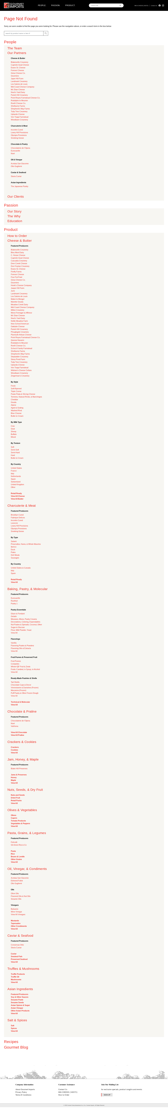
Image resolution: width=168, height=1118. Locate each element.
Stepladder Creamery (19, 357)
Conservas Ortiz (17, 945)
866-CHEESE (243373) (67, 1092)
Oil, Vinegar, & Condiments (27, 869)
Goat (13, 429)
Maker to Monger (17, 299)
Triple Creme (16, 391)
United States (16, 468)
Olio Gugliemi (16, 166)
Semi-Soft (15, 450)
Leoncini (14, 523)
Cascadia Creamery (19, 261)
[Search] (120, 5)
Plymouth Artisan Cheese (21, 335)
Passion (11, 205)
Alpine (13, 405)
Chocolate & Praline (22, 711)
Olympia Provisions (19, 135)
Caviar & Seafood (20, 935)
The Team (14, 48)
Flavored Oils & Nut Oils (20, 896)
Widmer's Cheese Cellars (21, 370)
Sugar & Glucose (18, 627)
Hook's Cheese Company (21, 285)
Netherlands (16, 476)
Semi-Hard (15, 453)
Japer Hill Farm (17, 79)
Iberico (13, 547)
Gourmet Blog (16, 1047)
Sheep (13, 431)
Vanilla (13, 643)
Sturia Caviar (16, 176)
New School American (20, 324)
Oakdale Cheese (18, 326)
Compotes (15, 664)
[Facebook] (160, 5)
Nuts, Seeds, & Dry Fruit (25, 789)
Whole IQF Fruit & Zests (20, 667)
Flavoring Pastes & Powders (22, 646)
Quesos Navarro (17, 340)
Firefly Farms (16, 272)
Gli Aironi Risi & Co (19, 845)
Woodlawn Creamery (19, 120)
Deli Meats (15, 555)
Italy (12, 474)
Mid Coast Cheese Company (22, 87)
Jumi (13, 291)
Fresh (13, 386)
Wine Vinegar (16, 912)
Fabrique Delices (18, 518)
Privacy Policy (21, 1092)
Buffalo (14, 434)
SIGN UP (107, 1095)
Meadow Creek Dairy (19, 305)
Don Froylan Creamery (20, 266)
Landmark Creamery (19, 81)
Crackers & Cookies (21, 742)
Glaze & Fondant (18, 614)
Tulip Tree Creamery (19, 111)
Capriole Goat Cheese (20, 65)
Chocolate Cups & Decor (21, 685)
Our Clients (15, 196)
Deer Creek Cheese (19, 263)
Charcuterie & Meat (21, 505)
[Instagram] (163, 5)
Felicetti (14, 842)
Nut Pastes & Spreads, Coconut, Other (26, 625)
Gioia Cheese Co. (18, 73)
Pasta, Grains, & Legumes (26, 833)
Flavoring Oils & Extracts (21, 648)
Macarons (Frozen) (18, 690)
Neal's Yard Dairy (18, 92)
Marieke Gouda (17, 302)
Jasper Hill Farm (17, 288)
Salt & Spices (17, 1020)
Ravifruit (14, 601)
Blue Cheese (16, 413)
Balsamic (14, 909)
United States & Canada (21, 568)
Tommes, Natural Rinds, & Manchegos (26, 397)
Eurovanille (15, 151)
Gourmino (15, 76)
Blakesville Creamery (19, 62)
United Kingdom (17, 484)
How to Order (17, 236)
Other (13, 487)
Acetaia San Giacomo (20, 164)
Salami (14, 541)
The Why (13, 216)
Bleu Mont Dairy (17, 252)
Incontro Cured (17, 130)
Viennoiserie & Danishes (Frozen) (24, 688)
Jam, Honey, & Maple (23, 759)
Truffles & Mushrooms (23, 968)
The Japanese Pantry (19, 186)
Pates (13, 552)
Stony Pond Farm (18, 359)
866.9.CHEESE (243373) (141, 5)
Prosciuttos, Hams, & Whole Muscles (26, 544)
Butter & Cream (17, 416)
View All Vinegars (18, 914)
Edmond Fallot (17, 881)
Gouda (13, 402)
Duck (13, 550)
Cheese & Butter (19, 240)
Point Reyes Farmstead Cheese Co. (25, 98)
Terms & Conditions (23, 1095)
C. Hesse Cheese (18, 255)
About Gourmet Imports (25, 1089)
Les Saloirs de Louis (19, 84)
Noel (13, 153)
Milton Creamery (17, 310)
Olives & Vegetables (22, 810)
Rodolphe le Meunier (19, 101)
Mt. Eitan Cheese (18, 90)
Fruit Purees (16, 661)
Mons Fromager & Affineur (21, 313)
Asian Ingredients (20, 989)
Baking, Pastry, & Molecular (27, 589)
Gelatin (14, 616)
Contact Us (154, 5)
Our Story (14, 211)
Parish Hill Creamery (19, 95)
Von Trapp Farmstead (19, 117)
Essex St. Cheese (18, 68)
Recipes (11, 1041)
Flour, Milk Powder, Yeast (21, 630)
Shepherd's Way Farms (20, 109)
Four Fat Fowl (16, 277)
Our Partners (16, 53)
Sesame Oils (16, 899)
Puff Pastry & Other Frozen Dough (24, 693)
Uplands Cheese (18, 114)
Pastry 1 (14, 604)
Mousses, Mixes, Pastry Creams (24, 619)
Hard (13, 455)
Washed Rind (16, 410)
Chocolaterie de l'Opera (20, 148)
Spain (13, 479)
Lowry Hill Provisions (19, 132)
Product (10, 229)
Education (14, 221)
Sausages (15, 558)
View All (14, 633)
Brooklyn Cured (17, 515)
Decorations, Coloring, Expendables (25, 622)
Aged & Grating (17, 408)
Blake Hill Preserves (19, 769)
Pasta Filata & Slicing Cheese (23, 394)
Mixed (13, 437)
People (10, 42)
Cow (13, 426)
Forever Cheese (17, 70)
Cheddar (14, 400)
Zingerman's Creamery (20, 376)
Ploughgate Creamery (20, 332)
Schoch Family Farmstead (21, 348)
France (14, 471)
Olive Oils (15, 893)
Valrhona (14, 726)
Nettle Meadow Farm (19, 321)
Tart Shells (15, 682)
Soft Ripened (16, 389)
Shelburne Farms (18, 106)
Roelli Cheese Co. (18, 103)
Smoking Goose (17, 138)
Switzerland (15, 482)
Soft (12, 447)
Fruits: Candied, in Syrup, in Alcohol (25, 669)
